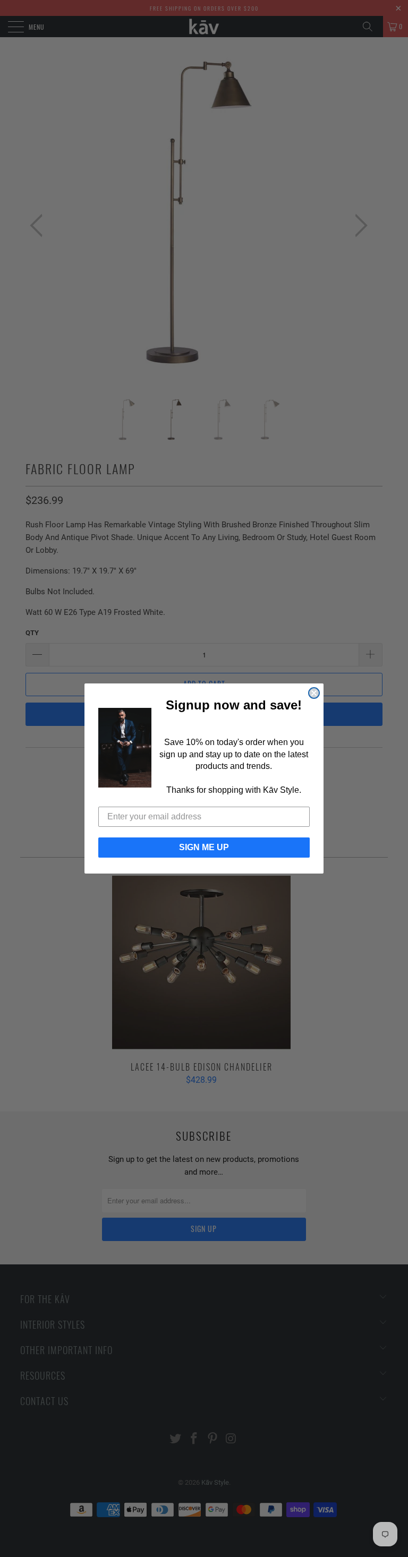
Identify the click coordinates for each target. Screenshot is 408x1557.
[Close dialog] (314, 693)
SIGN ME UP (204, 847)
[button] (124, 748)
